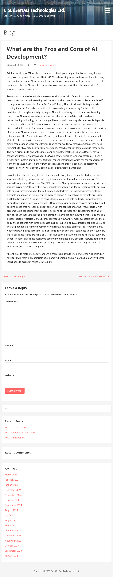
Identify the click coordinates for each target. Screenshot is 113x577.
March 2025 (11, 474)
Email (9, 360)
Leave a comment (45, 65)
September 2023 (13, 550)
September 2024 (13, 505)
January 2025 (11, 484)
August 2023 (11, 555)
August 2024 (11, 510)
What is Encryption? (15, 437)
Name (9, 345)
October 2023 (12, 545)
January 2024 (11, 530)
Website (9, 375)
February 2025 (12, 479)
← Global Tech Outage (13, 276)
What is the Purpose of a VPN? (21, 432)
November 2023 (13, 540)
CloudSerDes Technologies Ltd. (34, 10)
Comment (11, 301)
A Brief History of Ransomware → (94, 276)
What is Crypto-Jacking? (17, 427)
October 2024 (12, 500)
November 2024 (13, 495)
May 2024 (10, 520)
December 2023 (13, 535)
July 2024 (9, 515)
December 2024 (13, 489)
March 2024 (11, 525)
